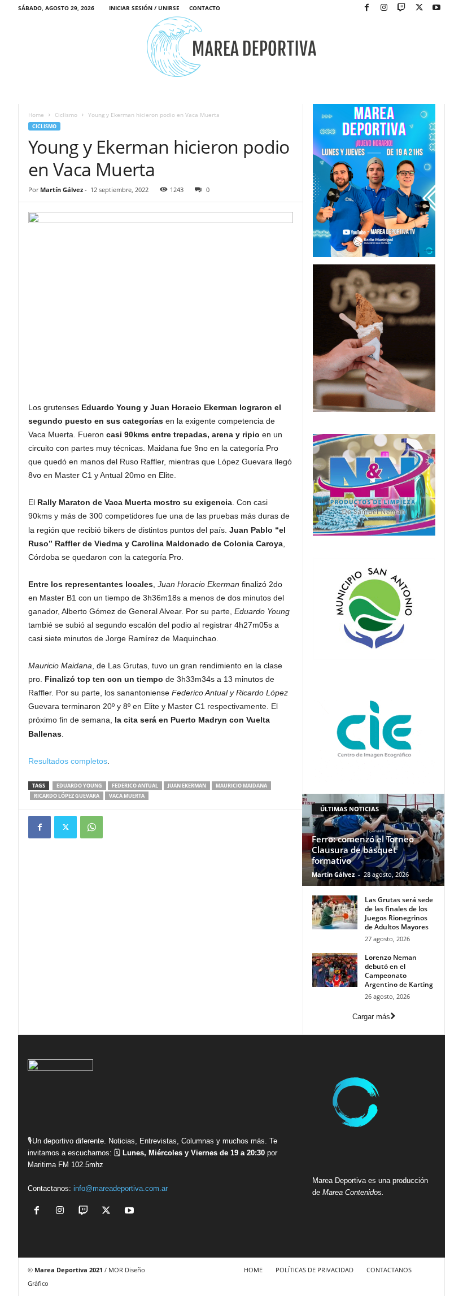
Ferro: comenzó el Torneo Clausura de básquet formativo (363, 849)
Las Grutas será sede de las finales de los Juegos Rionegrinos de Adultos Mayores (399, 913)
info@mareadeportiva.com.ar (120, 1188)
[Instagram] (384, 8)
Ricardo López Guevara (66, 795)
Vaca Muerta (127, 795)
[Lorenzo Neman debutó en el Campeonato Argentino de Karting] (334, 970)
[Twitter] (65, 827)
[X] (419, 8)
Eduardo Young (79, 785)
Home (36, 115)
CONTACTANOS (389, 1269)
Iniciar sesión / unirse (144, 8)
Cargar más (371, 1016)
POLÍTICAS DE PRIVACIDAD (314, 1269)
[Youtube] (436, 8)
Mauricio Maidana (241, 785)
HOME (253, 1269)
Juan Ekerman (187, 785)
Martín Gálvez (61, 189)
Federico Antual (135, 785)
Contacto (204, 8)
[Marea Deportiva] (231, 46)
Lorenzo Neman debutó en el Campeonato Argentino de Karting (399, 971)
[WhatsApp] (91, 827)
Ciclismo (66, 115)
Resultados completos (67, 761)
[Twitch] (401, 8)
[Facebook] (366, 8)
